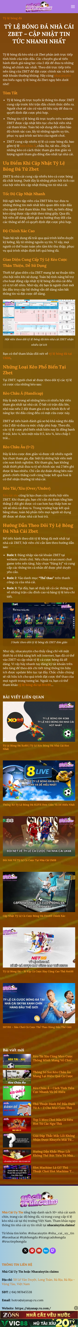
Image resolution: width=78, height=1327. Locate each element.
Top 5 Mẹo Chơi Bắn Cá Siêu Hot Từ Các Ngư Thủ (53, 1121)
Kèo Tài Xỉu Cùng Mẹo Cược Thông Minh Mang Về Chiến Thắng (53, 1058)
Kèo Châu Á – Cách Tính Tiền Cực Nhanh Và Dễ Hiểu (53, 1090)
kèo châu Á (28, 146)
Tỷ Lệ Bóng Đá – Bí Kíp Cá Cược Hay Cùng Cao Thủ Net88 (38, 971)
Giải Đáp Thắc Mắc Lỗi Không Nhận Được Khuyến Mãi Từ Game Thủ (54, 1138)
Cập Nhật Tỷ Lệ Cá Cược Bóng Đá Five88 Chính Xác (34, 916)
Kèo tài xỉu (10, 495)
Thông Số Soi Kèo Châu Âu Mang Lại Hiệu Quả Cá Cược (53, 1074)
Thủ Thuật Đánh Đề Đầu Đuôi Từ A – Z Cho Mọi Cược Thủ (54, 1106)
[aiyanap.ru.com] (39, 6)
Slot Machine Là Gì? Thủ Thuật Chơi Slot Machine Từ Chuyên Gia (53, 1169)
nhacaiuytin (62, 75)
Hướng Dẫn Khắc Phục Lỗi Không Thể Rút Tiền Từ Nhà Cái (53, 1153)
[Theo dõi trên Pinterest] (32, 1251)
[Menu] (73, 6)
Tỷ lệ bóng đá (12, 18)
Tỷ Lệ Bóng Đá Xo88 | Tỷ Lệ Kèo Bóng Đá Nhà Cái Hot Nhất (36, 747)
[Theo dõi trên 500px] (46, 1251)
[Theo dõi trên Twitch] (53, 1251)
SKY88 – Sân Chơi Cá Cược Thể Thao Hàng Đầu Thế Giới (37, 1027)
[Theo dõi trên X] (25, 1251)
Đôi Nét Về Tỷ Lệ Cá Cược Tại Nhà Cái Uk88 (29, 860)
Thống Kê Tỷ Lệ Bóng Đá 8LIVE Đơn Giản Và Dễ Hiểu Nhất (39, 804)
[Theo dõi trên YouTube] (39, 1251)
